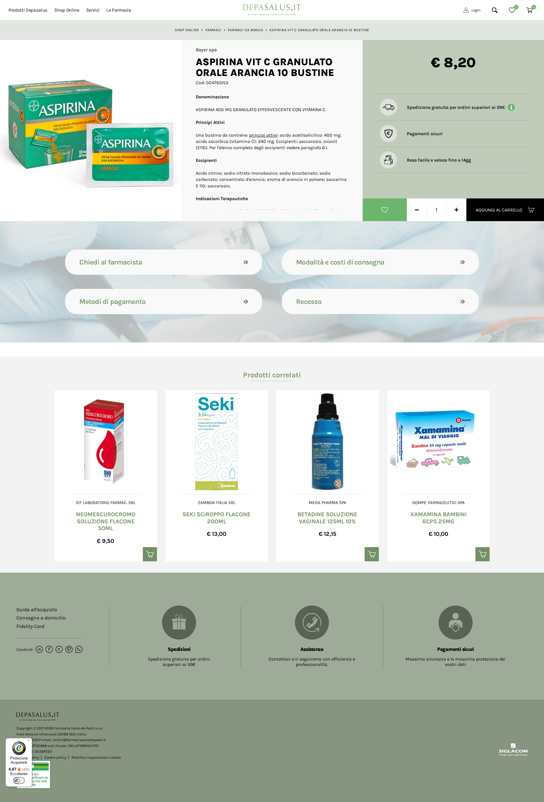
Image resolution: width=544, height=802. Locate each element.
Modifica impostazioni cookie (96, 757)
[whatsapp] (78, 650)
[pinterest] (69, 650)
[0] (512, 10)
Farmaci (213, 30)
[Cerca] (495, 10)
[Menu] (28, 741)
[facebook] (49, 650)
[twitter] (59, 650)
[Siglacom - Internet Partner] (513, 755)
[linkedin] (39, 650)
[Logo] (272, 8)
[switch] (19, 780)
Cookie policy (55, 757)
